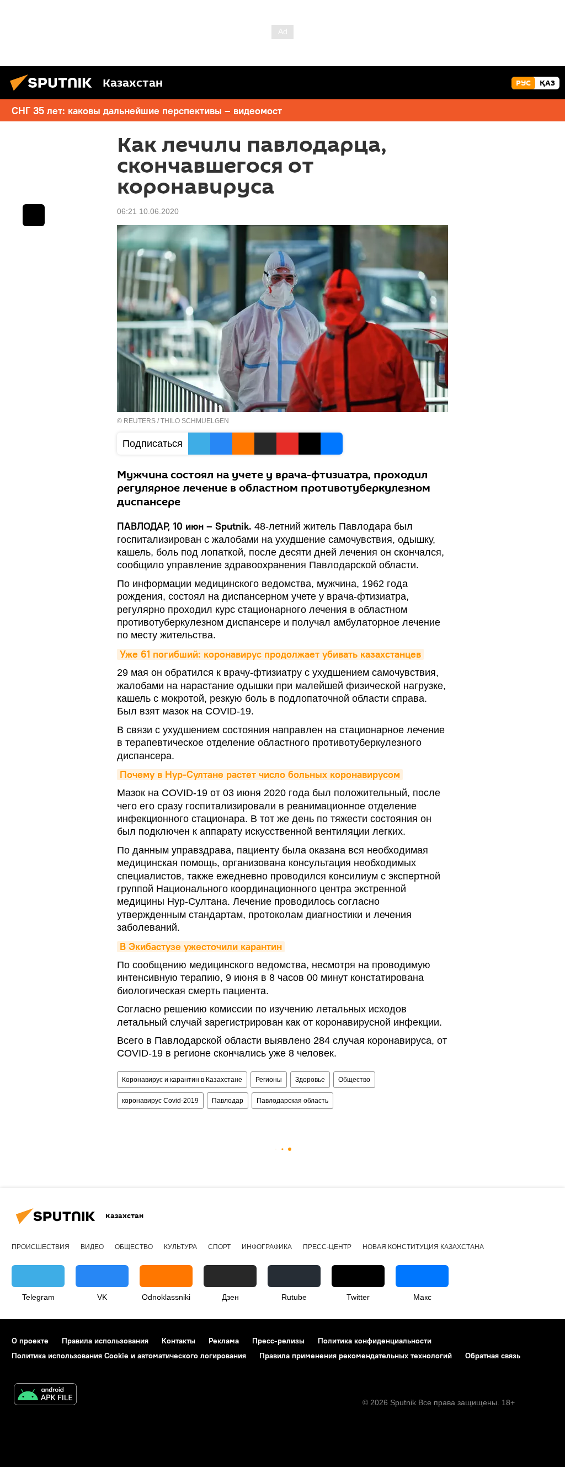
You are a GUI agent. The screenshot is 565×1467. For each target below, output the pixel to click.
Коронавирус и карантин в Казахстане (182, 1080)
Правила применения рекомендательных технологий (355, 1356)
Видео (92, 1247)
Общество (354, 1080)
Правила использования (105, 1341)
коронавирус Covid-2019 (160, 1101)
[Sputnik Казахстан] (54, 92)
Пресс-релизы (278, 1341)
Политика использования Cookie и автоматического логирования (129, 1356)
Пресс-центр (327, 1247)
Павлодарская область (292, 1101)
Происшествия (41, 1247)
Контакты (178, 1341)
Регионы (268, 1080)
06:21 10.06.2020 (148, 211)
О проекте (30, 1341)
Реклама (224, 1341)
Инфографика (267, 1247)
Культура (180, 1247)
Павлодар (227, 1101)
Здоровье (310, 1080)
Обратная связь (492, 1356)
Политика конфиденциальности (374, 1341)
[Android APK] (45, 1395)
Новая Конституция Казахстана (423, 1247)
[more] (34, 215)
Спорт (219, 1247)
